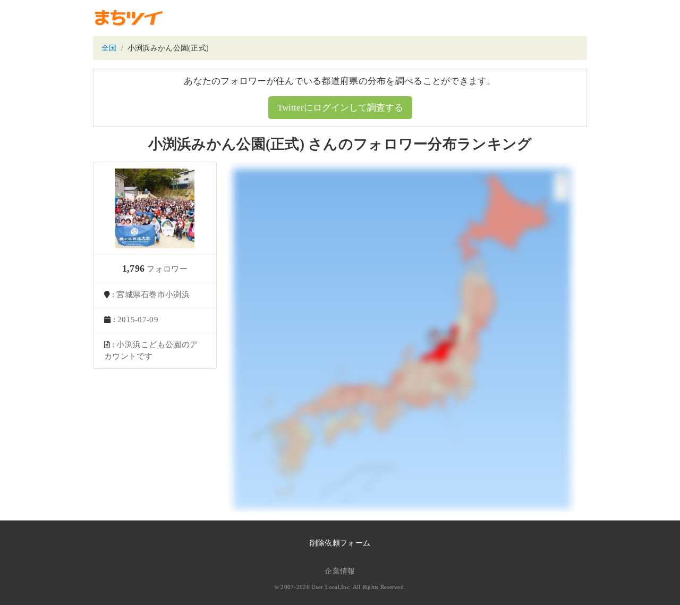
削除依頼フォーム (340, 543)
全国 (109, 48)
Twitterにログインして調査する (340, 108)
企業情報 (340, 571)
